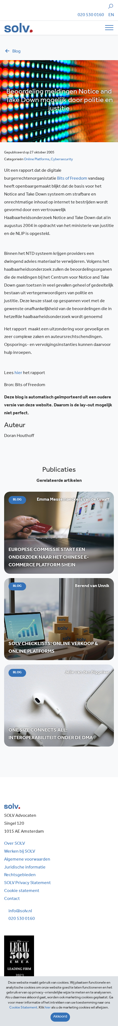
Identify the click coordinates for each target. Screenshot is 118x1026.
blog (16, 51)
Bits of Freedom (72, 179)
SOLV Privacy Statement (27, 883)
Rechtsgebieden (20, 875)
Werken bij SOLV (19, 852)
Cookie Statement (23, 1008)
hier (19, 373)
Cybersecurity (62, 159)
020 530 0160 (91, 15)
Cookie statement (21, 891)
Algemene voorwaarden (27, 860)
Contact (12, 899)
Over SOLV (14, 844)
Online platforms (36, 159)
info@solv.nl (20, 911)
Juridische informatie (25, 867)
